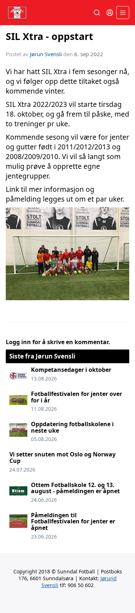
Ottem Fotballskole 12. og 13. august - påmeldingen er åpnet (75, 488)
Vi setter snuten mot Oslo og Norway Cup (62, 457)
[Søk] (96, 12)
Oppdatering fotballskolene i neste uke (72, 427)
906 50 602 (81, 585)
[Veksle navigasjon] (122, 12)
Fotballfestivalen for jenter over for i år (76, 397)
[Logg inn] (109, 12)
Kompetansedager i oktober (71, 370)
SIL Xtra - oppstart (49, 36)
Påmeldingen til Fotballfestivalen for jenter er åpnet (73, 521)
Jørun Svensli (46, 54)
